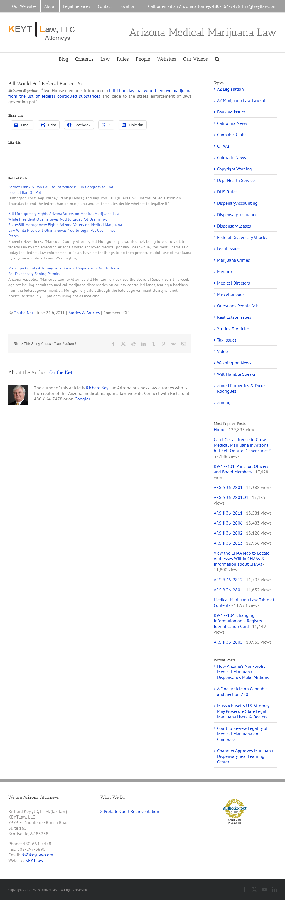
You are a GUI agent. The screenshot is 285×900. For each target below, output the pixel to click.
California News (232, 123)
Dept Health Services (237, 180)
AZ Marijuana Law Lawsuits (243, 100)
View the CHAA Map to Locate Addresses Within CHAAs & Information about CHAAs (241, 558)
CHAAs (223, 146)
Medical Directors (233, 283)
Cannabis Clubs (232, 134)
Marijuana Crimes (233, 260)
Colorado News (231, 157)
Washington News (234, 362)
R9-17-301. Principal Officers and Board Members (241, 468)
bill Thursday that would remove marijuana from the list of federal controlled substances (99, 93)
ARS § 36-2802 (228, 533)
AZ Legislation (230, 89)
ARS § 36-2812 (228, 579)
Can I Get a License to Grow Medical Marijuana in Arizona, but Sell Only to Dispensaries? (242, 445)
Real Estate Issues (234, 317)
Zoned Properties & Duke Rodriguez (241, 388)
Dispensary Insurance (237, 214)
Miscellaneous (231, 294)
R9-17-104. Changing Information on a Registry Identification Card (238, 620)
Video (222, 351)
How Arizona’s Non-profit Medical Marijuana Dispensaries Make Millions (243, 671)
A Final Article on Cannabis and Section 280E (242, 691)
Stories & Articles (84, 312)
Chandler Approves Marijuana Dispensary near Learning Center (245, 756)
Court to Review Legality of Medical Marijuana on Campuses (242, 733)
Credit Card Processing (234, 821)
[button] (217, 59)
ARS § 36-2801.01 (231, 497)
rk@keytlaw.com (261, 6)
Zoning (223, 402)
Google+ (83, 399)
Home (219, 429)
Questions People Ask (237, 305)
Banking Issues (231, 112)
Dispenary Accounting (237, 203)
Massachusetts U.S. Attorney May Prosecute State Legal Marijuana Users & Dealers (243, 711)
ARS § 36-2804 (228, 589)
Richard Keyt (98, 387)
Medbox (225, 271)
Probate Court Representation (131, 811)
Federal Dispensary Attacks (242, 237)
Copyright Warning (234, 169)
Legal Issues (228, 248)
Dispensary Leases (234, 226)
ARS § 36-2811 (228, 513)
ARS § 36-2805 (228, 642)
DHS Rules (227, 191)
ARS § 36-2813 (228, 543)
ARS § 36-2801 (228, 487)
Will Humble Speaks (236, 374)
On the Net (23, 312)
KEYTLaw (34, 860)
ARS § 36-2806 (228, 523)
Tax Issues (227, 340)
